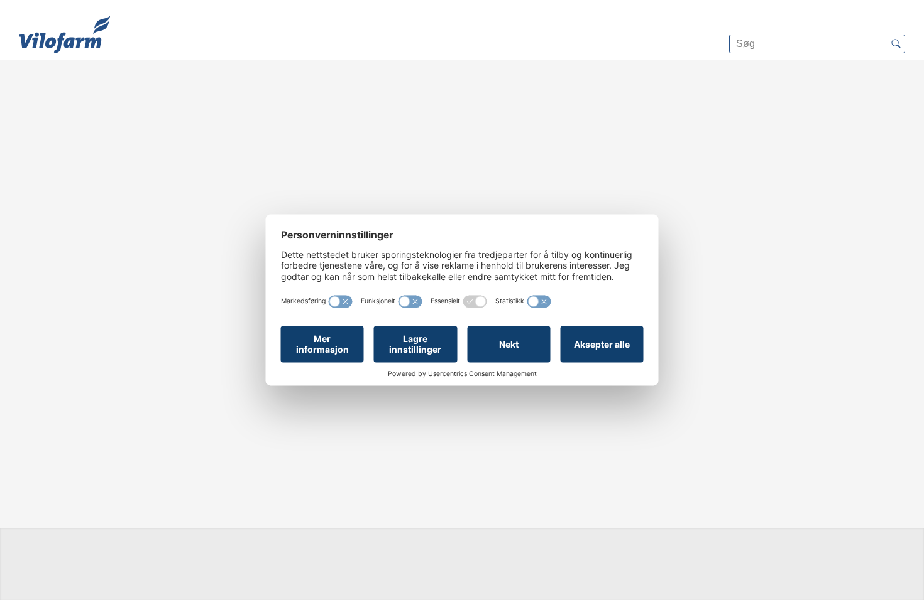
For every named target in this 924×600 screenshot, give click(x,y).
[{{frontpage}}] (64, 34)
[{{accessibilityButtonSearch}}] (895, 44)
